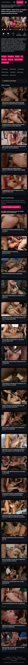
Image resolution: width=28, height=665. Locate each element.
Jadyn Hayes (20, 72)
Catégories (8, 657)
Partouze (4, 56)
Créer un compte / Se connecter (11, 207)
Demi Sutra (13, 75)
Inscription (20, 2)
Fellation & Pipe (18, 59)
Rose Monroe (5, 75)
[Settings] (20, 29)
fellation (17, 56)
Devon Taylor (5, 72)
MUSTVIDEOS (5, 2)
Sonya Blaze (21, 69)
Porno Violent (5, 62)
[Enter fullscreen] (25, 29)
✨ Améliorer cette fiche (9, 81)
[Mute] (10, 29)
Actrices (14, 657)
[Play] (3, 29)
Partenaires (19, 657)
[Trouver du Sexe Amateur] (14, 2)
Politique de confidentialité (20, 658)
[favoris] (25, 89)
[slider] (4, 29)
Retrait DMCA (14, 660)
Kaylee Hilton (13, 5)
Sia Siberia (12, 72)
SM (22, 56)
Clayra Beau (5, 69)
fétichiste (4, 59)
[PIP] (23, 29)
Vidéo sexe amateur (5, 5)
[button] (25, 2)
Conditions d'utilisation (7, 658)
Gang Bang (10, 56)
